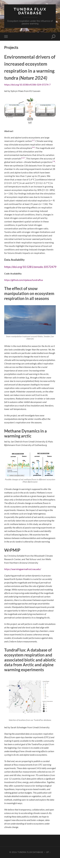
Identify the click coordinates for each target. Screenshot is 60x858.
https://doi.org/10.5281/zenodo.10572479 (30, 266)
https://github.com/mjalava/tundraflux (23, 280)
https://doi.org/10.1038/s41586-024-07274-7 (27, 84)
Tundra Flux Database (30, 11)
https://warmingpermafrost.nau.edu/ (22, 569)
